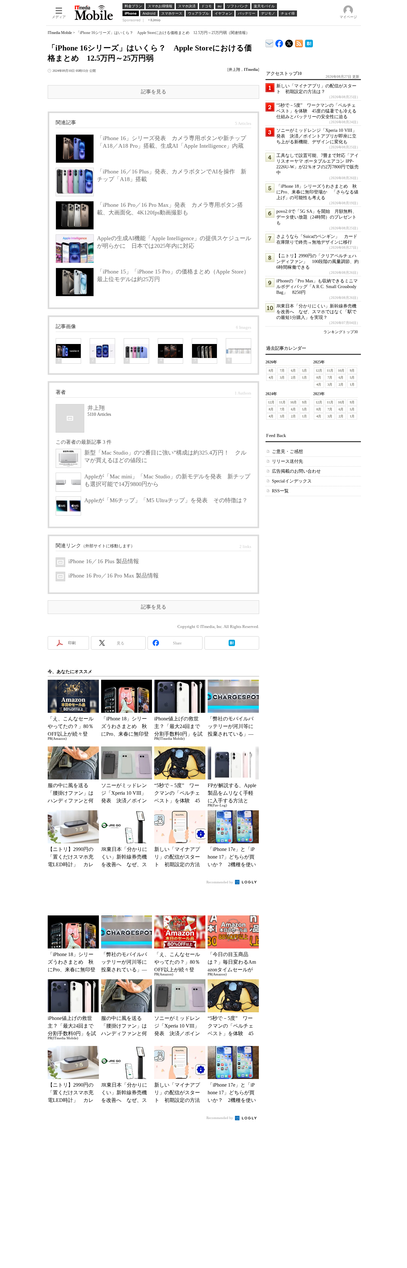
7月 (282, 370)
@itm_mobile (289, 42)
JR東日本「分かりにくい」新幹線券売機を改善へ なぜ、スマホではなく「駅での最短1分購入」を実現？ (316, 312)
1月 (304, 377)
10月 (341, 370)
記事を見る (153, 91)
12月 (319, 370)
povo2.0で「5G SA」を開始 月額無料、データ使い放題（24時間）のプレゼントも (316, 217)
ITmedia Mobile (60, 32)
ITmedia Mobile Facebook (279, 42)
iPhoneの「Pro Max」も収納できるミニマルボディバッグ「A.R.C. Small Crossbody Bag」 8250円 (317, 287)
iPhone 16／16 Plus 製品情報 (103, 561)
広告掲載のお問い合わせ (296, 471)
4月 (271, 377)
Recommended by (220, 882)
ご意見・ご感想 (287, 451)
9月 (352, 370)
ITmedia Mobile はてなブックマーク (309, 42)
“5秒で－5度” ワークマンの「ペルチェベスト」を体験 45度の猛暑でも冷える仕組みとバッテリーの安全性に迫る (316, 111)
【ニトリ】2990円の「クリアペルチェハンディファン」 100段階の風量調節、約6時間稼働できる (317, 261)
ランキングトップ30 (340, 332)
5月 (304, 370)
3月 (282, 377)
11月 (330, 370)
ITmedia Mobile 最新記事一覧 (299, 42)
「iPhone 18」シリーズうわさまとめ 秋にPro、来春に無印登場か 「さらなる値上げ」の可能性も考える (317, 192)
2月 (293, 377)
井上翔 (234, 69)
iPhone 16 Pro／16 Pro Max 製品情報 (113, 575)
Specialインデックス (292, 481)
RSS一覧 (280, 491)
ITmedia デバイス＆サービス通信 (269, 42)
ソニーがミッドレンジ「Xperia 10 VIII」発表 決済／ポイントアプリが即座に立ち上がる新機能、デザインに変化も (316, 136)
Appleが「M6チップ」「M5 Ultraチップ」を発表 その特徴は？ (166, 500)
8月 (271, 370)
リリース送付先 (287, 461)
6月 (293, 370)
